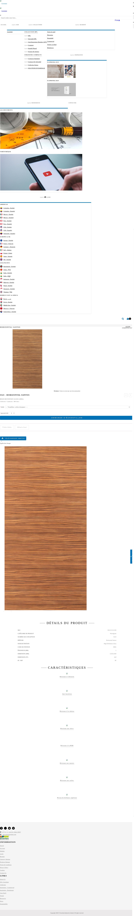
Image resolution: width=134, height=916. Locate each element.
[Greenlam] (67, 3)
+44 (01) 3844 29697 (15, 832)
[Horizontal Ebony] (126, 395)
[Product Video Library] (41, 190)
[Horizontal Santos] (67, 359)
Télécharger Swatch (15, 438)
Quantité (4, 413)
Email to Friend (23, 427)
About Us (2, 879)
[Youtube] (119, 20)
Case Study (3, 893)
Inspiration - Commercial (7, 887)
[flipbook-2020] (61, 95)
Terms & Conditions (5, 865)
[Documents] (41, 148)
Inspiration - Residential (7, 890)
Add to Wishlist (7, 427)
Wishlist (2, 851)
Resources (3, 898)
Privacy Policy (4, 867)
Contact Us (3, 873)
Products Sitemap (5, 862)
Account (2, 848)
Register (2, 856)
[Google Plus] (117, 20)
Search (2, 845)
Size (2, 407)
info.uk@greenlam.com (9, 834)
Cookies (2, 870)
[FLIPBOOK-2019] (61, 77)
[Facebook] (115, 20)
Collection (3, 885)
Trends (2, 896)
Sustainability (4, 904)
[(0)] (128, 319)
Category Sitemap (5, 859)
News (1, 901)
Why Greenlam (4, 882)
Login (1, 854)
